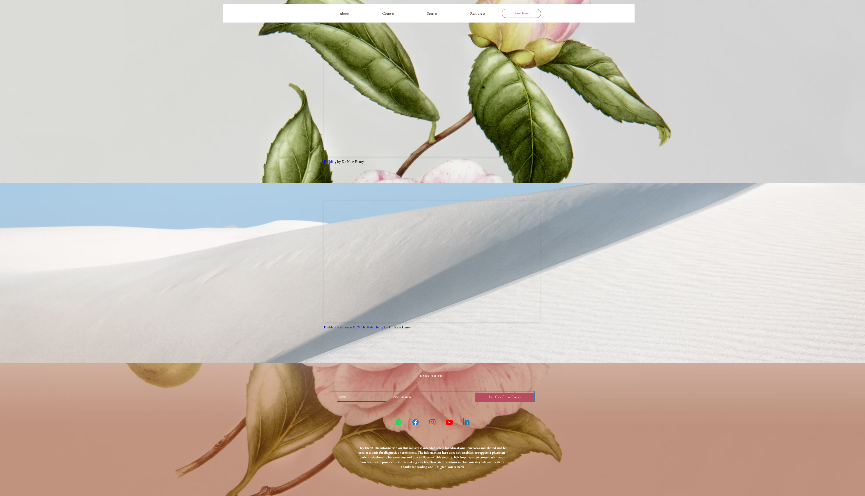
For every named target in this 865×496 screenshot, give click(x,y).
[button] (388, 13)
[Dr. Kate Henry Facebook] (415, 422)
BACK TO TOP (432, 376)
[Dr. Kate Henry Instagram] (432, 422)
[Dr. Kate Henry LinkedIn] (466, 422)
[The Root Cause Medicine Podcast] (398, 422)
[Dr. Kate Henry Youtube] (449, 422)
